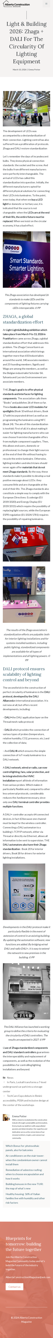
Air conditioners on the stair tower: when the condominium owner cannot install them (26, 1160)
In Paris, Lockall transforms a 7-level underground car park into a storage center (24, 1087)
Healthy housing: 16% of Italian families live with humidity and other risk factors (25, 1198)
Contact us (14, 1286)
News (10, 1077)
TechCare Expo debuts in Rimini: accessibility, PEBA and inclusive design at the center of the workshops (26, 1100)
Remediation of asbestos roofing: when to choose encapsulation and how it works (25, 1174)
